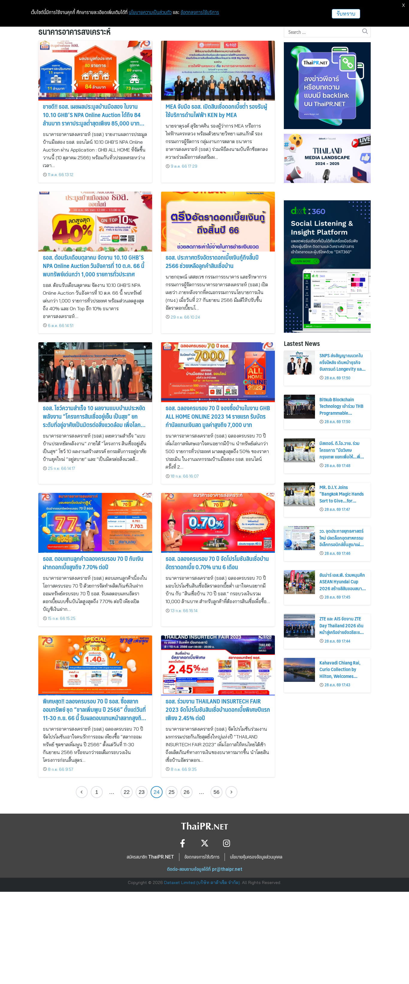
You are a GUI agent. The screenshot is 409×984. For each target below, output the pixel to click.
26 (187, 792)
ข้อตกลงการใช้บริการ (200, 12)
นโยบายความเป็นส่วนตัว (150, 12)
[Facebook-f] (182, 843)
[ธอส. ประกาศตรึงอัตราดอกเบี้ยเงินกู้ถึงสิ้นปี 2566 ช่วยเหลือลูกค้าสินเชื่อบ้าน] (218, 222)
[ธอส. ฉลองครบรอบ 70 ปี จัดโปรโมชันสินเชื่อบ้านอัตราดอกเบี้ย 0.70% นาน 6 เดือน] (218, 523)
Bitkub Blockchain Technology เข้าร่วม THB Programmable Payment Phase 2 (341, 409)
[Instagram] (227, 843)
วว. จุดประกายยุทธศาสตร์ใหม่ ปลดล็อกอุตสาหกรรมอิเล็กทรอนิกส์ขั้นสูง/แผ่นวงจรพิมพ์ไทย (341, 541)
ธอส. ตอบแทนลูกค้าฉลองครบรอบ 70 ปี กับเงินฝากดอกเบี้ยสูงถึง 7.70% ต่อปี (93, 562)
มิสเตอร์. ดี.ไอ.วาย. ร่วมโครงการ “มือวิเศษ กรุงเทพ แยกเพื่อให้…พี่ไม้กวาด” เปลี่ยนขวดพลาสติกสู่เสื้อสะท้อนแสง (340, 456)
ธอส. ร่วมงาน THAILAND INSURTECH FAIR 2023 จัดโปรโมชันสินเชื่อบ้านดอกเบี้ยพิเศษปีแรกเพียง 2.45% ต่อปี (218, 709)
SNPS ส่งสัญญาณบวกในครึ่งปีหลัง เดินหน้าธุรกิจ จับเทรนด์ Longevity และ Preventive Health (341, 365)
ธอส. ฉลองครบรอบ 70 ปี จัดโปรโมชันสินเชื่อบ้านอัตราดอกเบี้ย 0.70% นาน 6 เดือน (217, 562)
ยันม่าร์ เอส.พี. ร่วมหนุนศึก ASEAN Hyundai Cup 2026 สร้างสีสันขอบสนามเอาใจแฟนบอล (342, 585)
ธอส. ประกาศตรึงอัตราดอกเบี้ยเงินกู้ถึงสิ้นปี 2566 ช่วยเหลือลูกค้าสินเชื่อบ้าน (212, 261)
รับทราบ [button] (346, 13)
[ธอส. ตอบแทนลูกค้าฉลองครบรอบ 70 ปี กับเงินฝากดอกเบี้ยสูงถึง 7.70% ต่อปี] (95, 523)
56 (216, 792)
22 (127, 792)
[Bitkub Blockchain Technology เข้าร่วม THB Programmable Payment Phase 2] (299, 407)
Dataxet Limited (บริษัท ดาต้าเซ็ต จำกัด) (202, 882)
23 (142, 792)
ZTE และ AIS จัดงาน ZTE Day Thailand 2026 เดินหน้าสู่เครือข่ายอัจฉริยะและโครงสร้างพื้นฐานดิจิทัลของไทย (341, 632)
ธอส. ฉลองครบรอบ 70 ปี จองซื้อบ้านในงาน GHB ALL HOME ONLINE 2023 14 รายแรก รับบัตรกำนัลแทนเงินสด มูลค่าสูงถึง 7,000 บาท (218, 416)
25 (172, 792)
